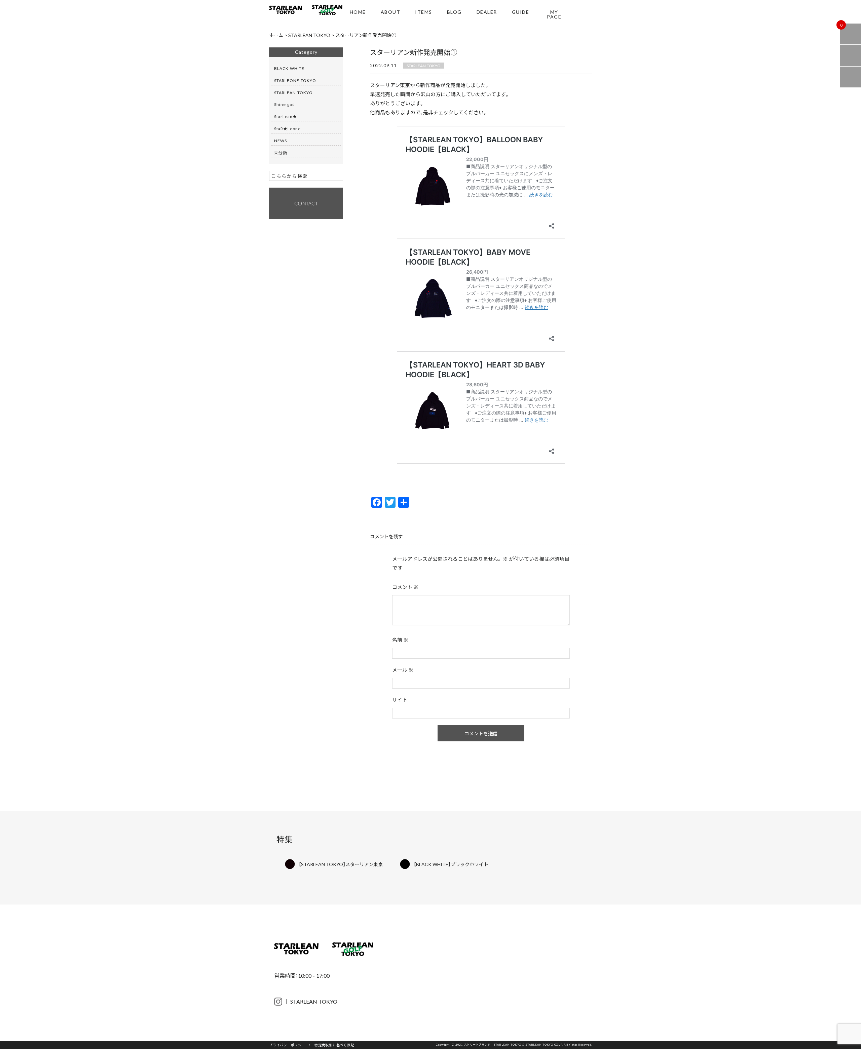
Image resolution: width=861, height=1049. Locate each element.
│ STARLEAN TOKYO (309, 1001)
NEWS (280, 141)
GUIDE (520, 11)
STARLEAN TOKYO (424, 66)
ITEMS (423, 11)
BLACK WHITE (289, 68)
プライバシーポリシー (287, 1044)
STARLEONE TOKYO (295, 80)
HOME (358, 11)
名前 (400, 640)
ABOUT (391, 11)
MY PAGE (554, 14)
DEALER (487, 11)
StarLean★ (285, 116)
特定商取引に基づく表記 (334, 1044)
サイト (399, 699)
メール (402, 669)
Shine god (284, 104)
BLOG (454, 11)
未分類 (280, 153)
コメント (405, 587)
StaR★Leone (287, 128)
